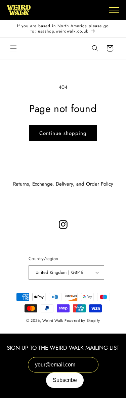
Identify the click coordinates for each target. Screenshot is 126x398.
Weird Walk (52, 320)
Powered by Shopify (82, 320)
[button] (13, 48)
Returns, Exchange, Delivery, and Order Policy (63, 184)
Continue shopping (63, 133)
